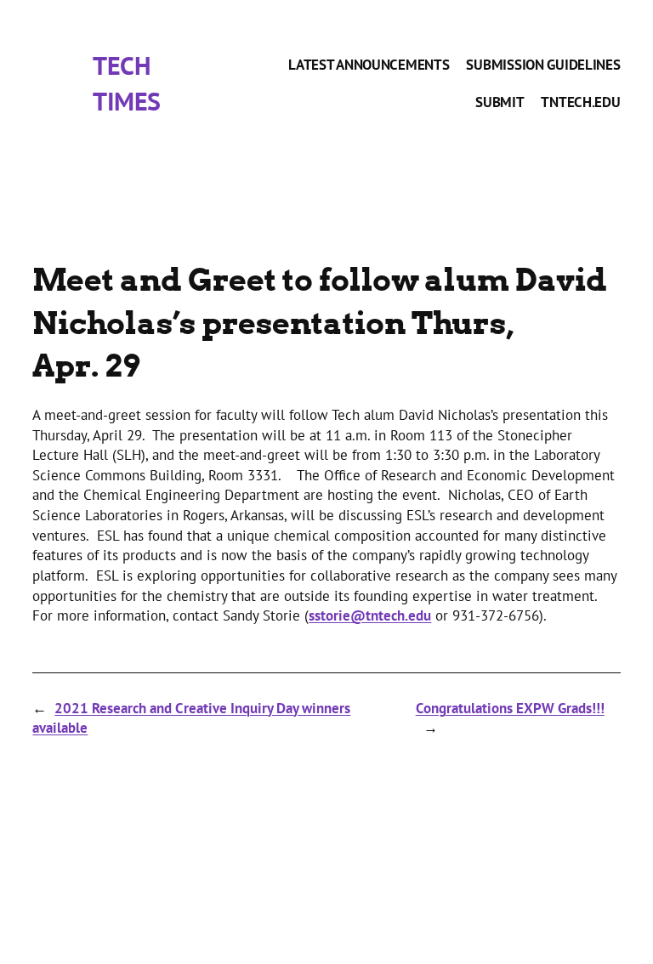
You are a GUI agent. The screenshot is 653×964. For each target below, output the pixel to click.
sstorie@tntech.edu (370, 615)
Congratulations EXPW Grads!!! (510, 708)
